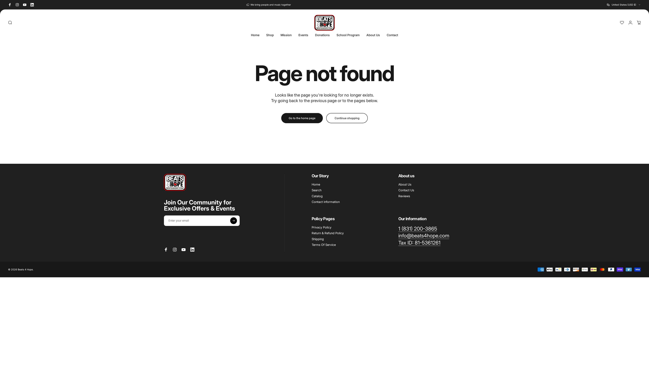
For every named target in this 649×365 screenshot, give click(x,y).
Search (316, 190)
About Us (404, 184)
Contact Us (406, 190)
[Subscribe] (233, 220)
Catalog (317, 196)
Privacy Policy (321, 227)
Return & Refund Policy (328, 233)
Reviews (404, 196)
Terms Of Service (324, 245)
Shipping (318, 239)
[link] (419, 243)
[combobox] (624, 4)
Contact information (326, 202)
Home (316, 184)
